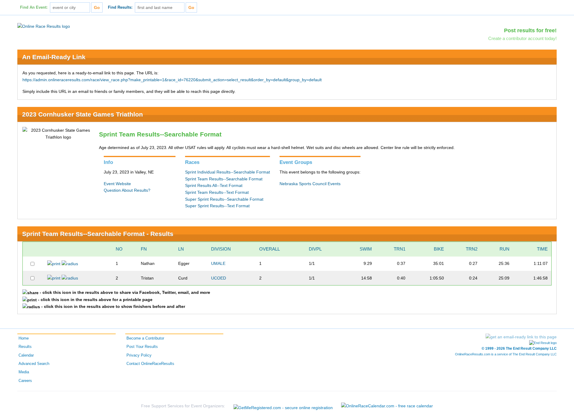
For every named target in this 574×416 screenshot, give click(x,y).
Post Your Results (142, 347)
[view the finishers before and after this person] (70, 263)
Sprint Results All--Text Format (213, 185)
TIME (542, 248)
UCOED (218, 278)
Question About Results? (127, 190)
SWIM (366, 248)
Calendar (26, 355)
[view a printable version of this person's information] (53, 263)
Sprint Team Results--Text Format (217, 192)
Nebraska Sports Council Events (310, 183)
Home (24, 338)
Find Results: (120, 7)
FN (144, 248)
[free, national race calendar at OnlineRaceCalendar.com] (387, 405)
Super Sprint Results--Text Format (217, 205)
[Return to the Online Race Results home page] (43, 26)
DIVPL (315, 248)
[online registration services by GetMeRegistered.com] (283, 406)
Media (24, 372)
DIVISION (221, 248)
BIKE (439, 248)
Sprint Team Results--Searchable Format (223, 178)
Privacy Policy (139, 355)
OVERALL (269, 248)
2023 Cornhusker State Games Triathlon (82, 114)
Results (25, 347)
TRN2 (471, 248)
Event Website (117, 183)
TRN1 (399, 248)
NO (119, 248)
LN (181, 248)
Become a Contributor (145, 338)
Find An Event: (34, 7)
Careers (25, 381)
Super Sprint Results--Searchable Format (224, 199)
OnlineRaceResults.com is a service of (506, 354)
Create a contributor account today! (522, 38)
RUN (504, 248)
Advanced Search (34, 364)
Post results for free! (530, 30)
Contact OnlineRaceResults (150, 364)
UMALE (218, 263)
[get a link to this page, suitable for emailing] (521, 336)
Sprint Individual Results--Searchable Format (227, 172)
